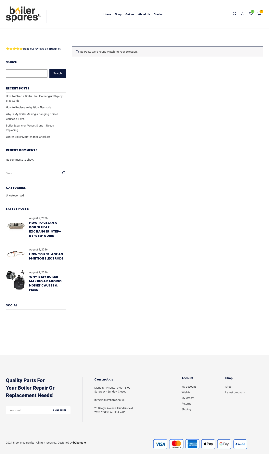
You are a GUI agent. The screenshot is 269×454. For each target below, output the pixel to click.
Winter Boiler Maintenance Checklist (28, 137)
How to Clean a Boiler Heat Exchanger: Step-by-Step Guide (45, 229)
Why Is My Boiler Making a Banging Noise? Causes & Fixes (45, 283)
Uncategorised (15, 196)
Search (11, 62)
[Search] (64, 173)
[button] (259, 14)
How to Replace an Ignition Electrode (28, 107)
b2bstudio (79, 443)
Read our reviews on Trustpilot (42, 49)
